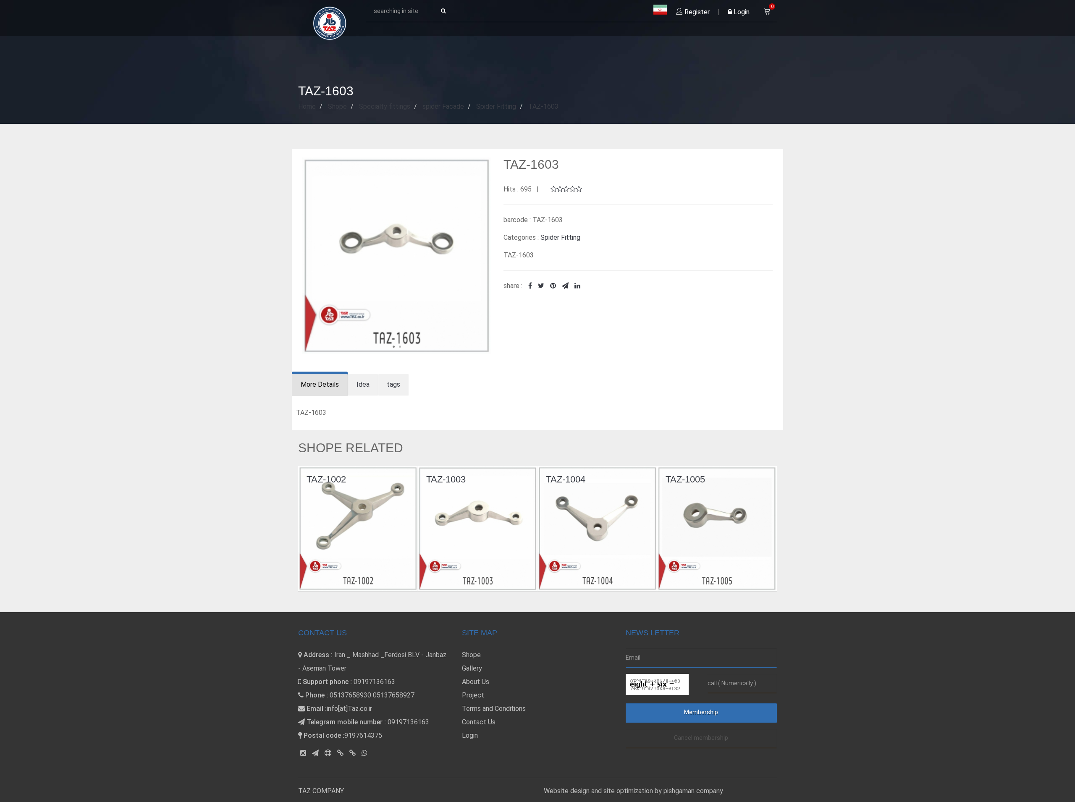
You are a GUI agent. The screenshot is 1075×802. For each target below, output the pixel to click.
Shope (471, 655)
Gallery (472, 668)
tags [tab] (393, 384)
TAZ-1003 (328, 479)
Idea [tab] (363, 384)
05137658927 (393, 695)
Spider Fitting (560, 237)
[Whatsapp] (364, 753)
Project (473, 695)
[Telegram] (315, 753)
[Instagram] (303, 753)
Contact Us (479, 722)
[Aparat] (327, 753)
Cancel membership (701, 737)
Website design (567, 791)
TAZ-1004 (447, 479)
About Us (475, 682)
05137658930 (350, 695)
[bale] (340, 753)
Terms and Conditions (494, 709)
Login (741, 12)
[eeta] (352, 753)
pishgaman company (693, 791)
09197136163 (374, 682)
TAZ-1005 (567, 479)
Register (696, 12)
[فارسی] (660, 10)
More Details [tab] (320, 384)
